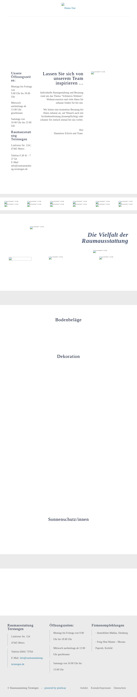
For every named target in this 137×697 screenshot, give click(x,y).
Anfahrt (84, 688)
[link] (14, 386)
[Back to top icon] (120, 689)
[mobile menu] (10, 21)
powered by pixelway (55, 688)
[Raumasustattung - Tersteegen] (68, 8)
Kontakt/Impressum (101, 688)
